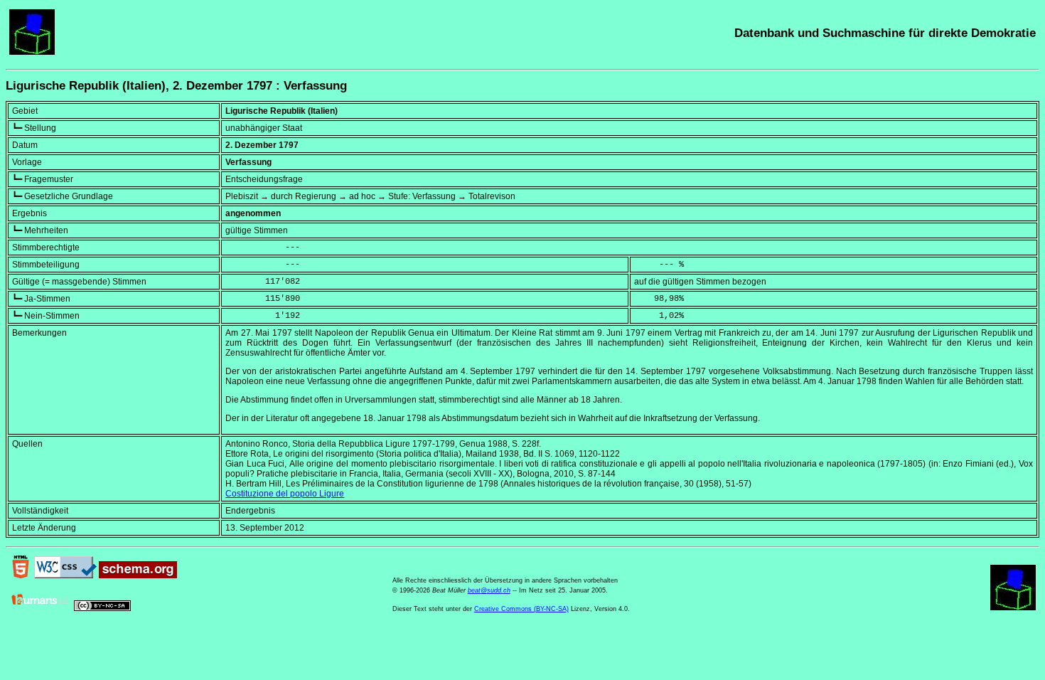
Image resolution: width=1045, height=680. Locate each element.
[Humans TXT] (40, 608)
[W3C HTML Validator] (20, 575)
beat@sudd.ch (489, 590)
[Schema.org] (138, 575)
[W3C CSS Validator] (65, 575)
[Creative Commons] (102, 608)
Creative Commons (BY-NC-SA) (521, 608)
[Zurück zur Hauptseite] (32, 52)
